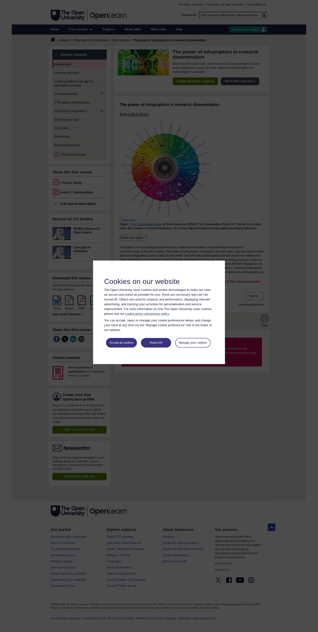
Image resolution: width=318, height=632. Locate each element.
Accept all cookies (121, 342)
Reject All (156, 342)
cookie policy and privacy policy (147, 314)
